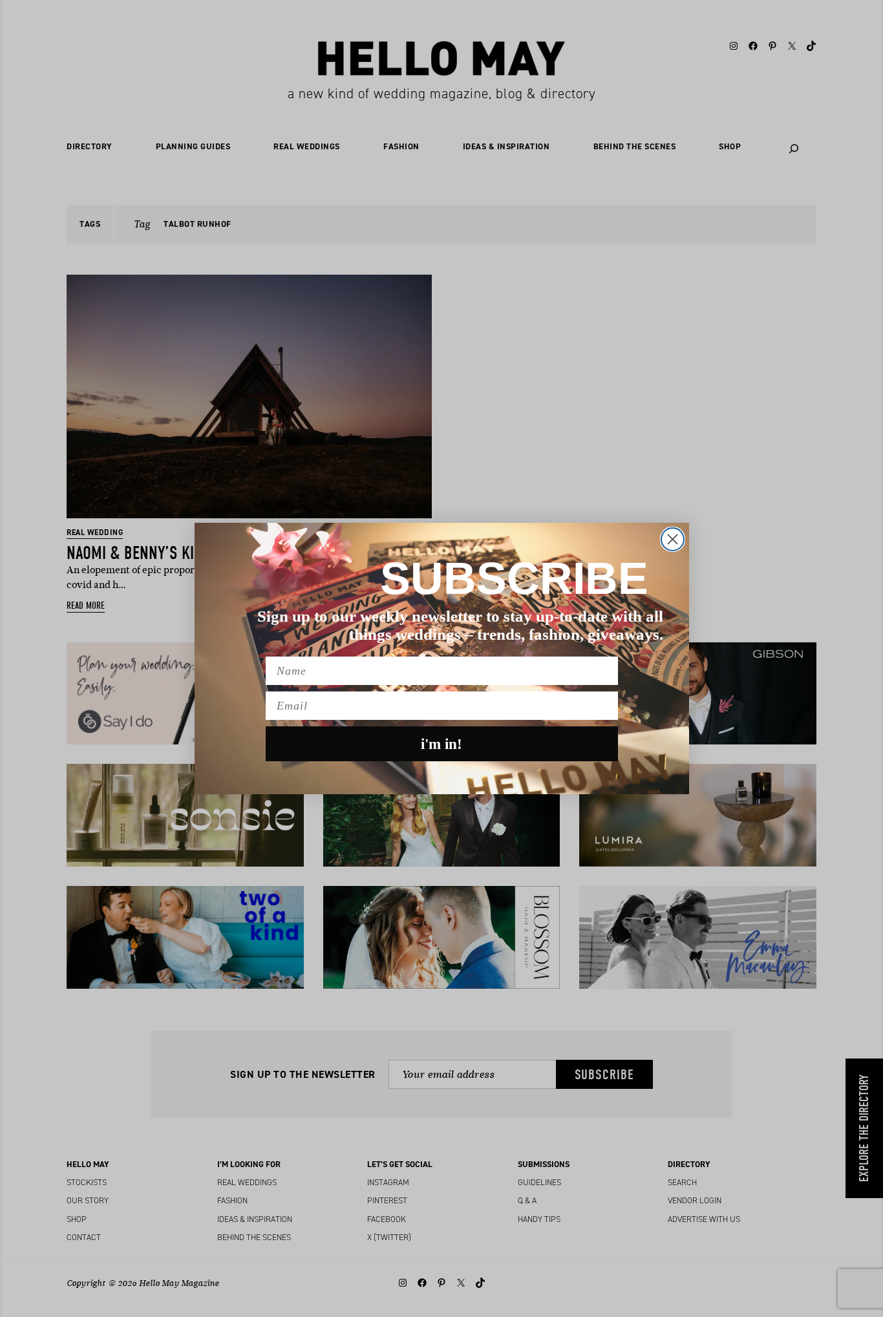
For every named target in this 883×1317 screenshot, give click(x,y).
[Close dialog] (672, 539)
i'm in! (441, 744)
